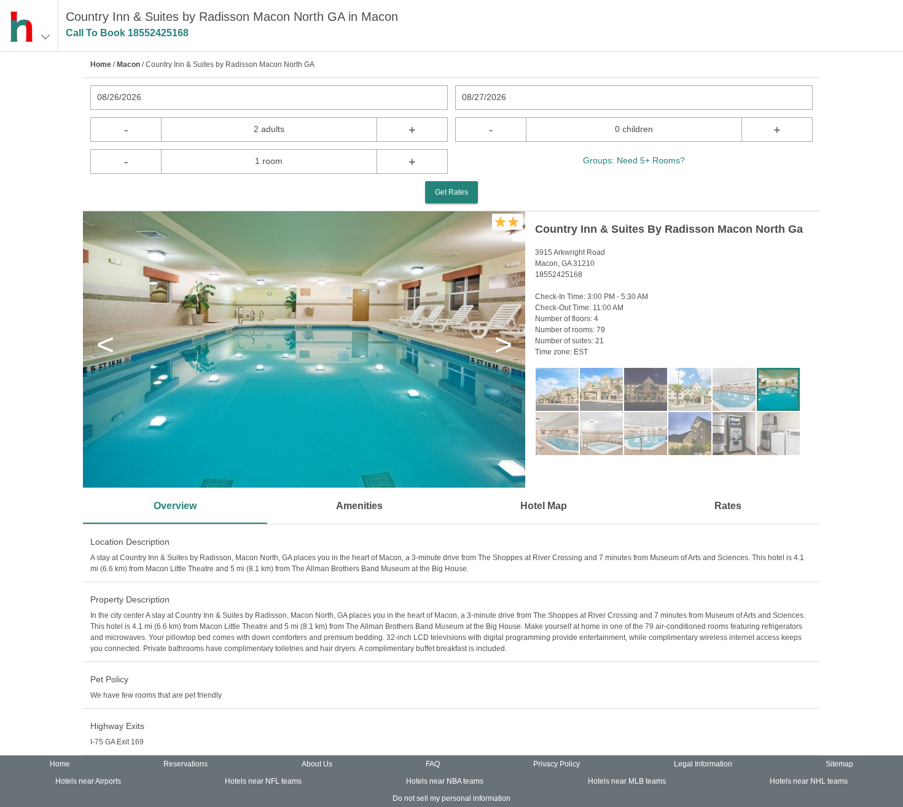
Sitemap (839, 764)
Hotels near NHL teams (809, 781)
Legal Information (703, 764)
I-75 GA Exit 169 (117, 742)
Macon (128, 64)
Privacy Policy (556, 764)
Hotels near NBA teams (444, 781)
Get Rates (451, 192)
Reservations (185, 764)
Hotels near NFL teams (263, 781)
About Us (317, 764)
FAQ (433, 764)
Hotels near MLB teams (627, 781)
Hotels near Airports (88, 781)
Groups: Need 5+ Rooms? (634, 160)
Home (100, 64)
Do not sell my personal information (451, 798)
